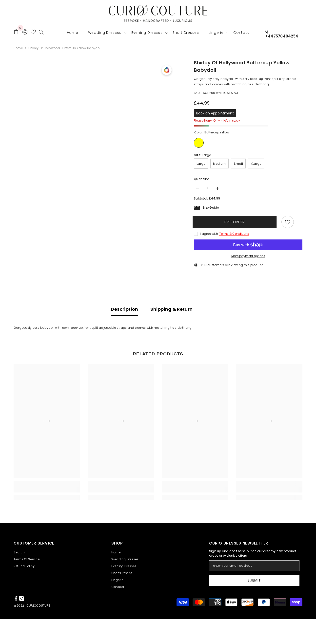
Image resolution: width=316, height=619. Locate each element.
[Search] (41, 33)
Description (124, 309)
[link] (47, 489)
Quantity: (201, 179)
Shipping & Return (171, 309)
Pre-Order (237, 221)
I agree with (209, 234)
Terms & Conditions (234, 234)
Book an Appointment (215, 113)
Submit (254, 580)
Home (18, 48)
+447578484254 (281, 36)
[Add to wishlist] (287, 222)
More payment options (248, 256)
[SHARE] (298, 222)
